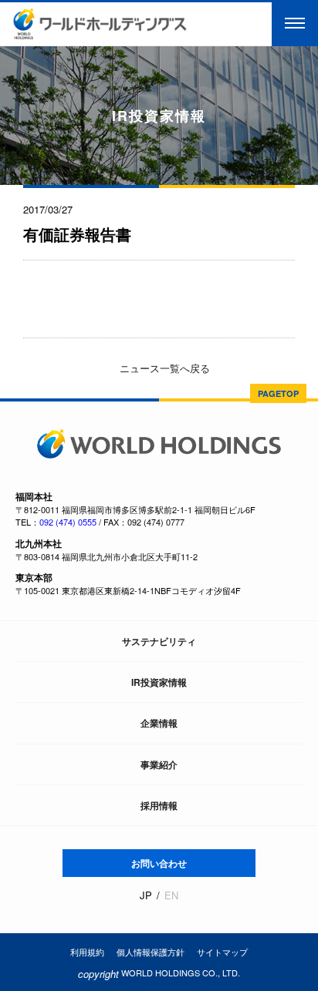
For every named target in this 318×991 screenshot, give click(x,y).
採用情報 (159, 805)
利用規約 (87, 952)
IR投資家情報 (159, 682)
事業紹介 (159, 764)
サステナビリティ (159, 641)
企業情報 (159, 723)
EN (171, 895)
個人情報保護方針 (150, 952)
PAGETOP (278, 393)
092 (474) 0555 (67, 522)
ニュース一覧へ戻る (163, 368)
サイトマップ (222, 952)
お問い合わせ (159, 863)
